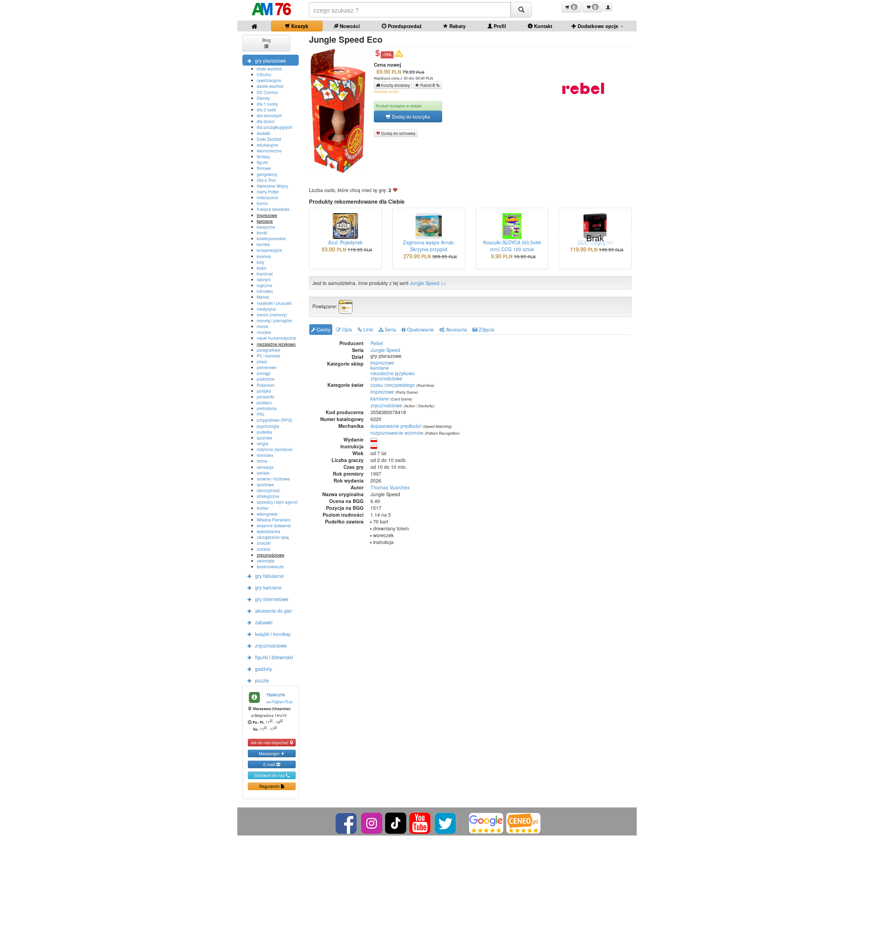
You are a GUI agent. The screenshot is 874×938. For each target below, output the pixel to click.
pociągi (263, 373)
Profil (499, 26)
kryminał (265, 273)
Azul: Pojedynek (345, 242)
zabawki (263, 622)
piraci (262, 361)
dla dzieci (265, 121)
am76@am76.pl (279, 701)
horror (262, 203)
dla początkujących (274, 127)
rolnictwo (265, 455)
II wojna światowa (273, 209)
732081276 (275, 694)
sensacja (265, 467)
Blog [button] (266, 40)
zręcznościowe (270, 555)
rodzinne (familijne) (275, 449)
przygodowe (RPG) (274, 420)
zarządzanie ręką (273, 537)
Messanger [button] (270, 753)
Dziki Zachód (269, 139)
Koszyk (299, 26)
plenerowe (267, 367)
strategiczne (268, 496)
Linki (367, 329)
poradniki (265, 396)
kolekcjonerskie (271, 238)
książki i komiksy (273, 633)
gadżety (263, 668)
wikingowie (267, 514)
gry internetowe (271, 599)
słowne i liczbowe (273, 478)
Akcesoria (456, 329)
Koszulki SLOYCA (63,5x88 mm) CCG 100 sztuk (512, 246)
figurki (262, 162)
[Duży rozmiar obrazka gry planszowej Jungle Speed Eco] (340, 111)
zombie (263, 549)
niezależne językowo (276, 344)
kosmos (264, 256)
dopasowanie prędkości (395, 425)
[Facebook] (347, 822)
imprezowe (267, 215)
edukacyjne (267, 145)
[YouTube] (420, 822)
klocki (262, 232)
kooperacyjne (269, 250)
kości (261, 268)
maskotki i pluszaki (274, 303)
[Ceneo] (523, 822)
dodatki (263, 133)
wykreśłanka (268, 531)
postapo (264, 402)
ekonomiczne (269, 150)
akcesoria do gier (273, 610)
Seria (389, 329)
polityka (264, 391)
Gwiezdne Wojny (272, 186)
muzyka (264, 332)
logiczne (264, 285)
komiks (263, 244)
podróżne (265, 379)
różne (262, 461)
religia (262, 443)
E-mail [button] (269, 764)
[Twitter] (446, 822)
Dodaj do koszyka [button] (410, 116)
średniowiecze (270, 566)
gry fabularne (269, 575)
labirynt (263, 279)
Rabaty (457, 26)
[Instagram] (372, 822)
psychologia (268, 426)
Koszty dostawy (395, 85)
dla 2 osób (266, 109)
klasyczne (266, 227)
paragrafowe (268, 350)
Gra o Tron (266, 180)
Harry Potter (268, 191)
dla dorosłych (269, 115)
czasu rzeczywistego (392, 384)
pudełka (264, 432)
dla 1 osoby (267, 104)
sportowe (265, 484)
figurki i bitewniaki (274, 657)
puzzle (262, 680)
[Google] (486, 822)
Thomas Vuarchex (390, 487)
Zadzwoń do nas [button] (270, 775)
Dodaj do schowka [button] (397, 133)
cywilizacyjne (269, 80)
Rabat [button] (429, 85)
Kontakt (542, 26)
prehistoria (267, 408)
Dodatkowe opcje (598, 26)
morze (262, 326)
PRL (261, 414)
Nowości (349, 26)
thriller (262, 508)
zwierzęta (265, 560)
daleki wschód (270, 86)
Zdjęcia (485, 329)
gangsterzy (267, 174)
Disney (263, 98)
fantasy (263, 156)
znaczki (264, 543)
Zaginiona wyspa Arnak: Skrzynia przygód (429, 246)
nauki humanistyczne (276, 338)
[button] (571, 7)
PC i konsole (268, 355)
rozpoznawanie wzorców (396, 432)
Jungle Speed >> (428, 283)
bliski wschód (269, 68)
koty (260, 262)
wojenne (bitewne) (274, 525)
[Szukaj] (521, 9)
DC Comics (267, 92)
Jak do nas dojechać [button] (270, 742)
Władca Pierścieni (274, 519)
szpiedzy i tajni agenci (277, 502)
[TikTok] (395, 822)
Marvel (263, 297)
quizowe (264, 437)
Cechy (322, 329)
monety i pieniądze (274, 320)
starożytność (268, 490)
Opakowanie (420, 329)
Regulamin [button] (270, 786)
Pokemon (265, 385)
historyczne (267, 197)
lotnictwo (265, 291)
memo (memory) (272, 314)
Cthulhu (264, 74)
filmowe (264, 168)
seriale (263, 473)
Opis (346, 329)
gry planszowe (270, 60)
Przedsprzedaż (404, 26)
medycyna (266, 309)
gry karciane (268, 587)
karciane (265, 221)
